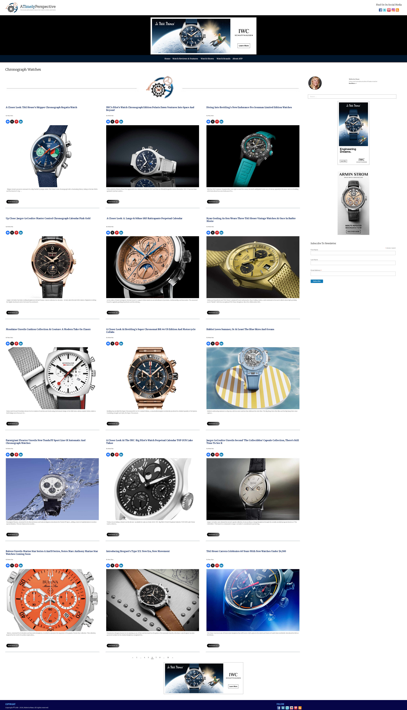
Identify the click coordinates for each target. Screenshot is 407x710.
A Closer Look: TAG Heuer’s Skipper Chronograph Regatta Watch (41, 107)
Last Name (314, 260)
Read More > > (353, 83)
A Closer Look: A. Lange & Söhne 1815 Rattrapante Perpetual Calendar (144, 218)
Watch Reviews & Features (185, 58)
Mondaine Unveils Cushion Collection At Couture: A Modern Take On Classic (48, 329)
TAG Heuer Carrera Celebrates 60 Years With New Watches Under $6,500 (246, 551)
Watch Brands (223, 58)
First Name (314, 250)
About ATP (238, 58)
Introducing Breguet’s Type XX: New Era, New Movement (138, 551)
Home (167, 58)
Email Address (316, 270)
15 (168, 657)
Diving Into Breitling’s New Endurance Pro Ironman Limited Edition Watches (249, 107)
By (9, 115)
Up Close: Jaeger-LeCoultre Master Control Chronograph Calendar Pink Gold (48, 218)
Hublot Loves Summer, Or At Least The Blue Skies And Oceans (240, 329)
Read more (11, 201)
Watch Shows (207, 58)
